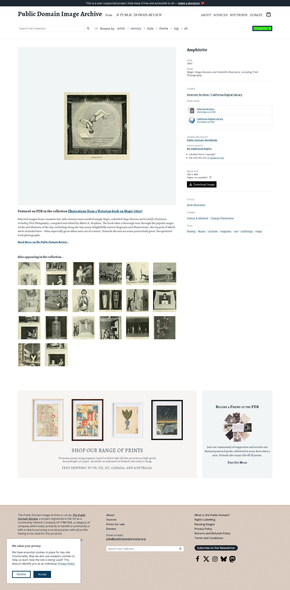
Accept (42, 574)
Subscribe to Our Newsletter (216, 548)
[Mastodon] (232, 561)
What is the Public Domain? (212, 515)
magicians (225, 231)
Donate (256, 15)
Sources (221, 15)
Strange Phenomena (222, 218)
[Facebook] (198, 561)
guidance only (217, 157)
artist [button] (121, 28)
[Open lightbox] (97, 126)
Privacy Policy (203, 529)
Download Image (204, 184)
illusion (202, 231)
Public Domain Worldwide (202, 140)
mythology (247, 231)
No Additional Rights (199, 148)
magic (258, 231)
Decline (21, 574)
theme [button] (163, 28)
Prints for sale (115, 524)
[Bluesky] (224, 561)
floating (191, 231)
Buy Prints (238, 15)
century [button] (136, 28)
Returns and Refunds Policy (212, 533)
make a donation (189, 3)
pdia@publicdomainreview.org (126, 539)
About (206, 15)
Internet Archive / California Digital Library (214, 95)
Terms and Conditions (209, 538)
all (186, 28)
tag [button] (176, 28)
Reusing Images (205, 524)
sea (236, 231)
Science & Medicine (197, 218)
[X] (206, 561)
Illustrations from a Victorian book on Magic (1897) (105, 211)
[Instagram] (215, 561)
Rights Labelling (205, 519)
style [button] (150, 28)
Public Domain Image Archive (60, 14)
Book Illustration (196, 204)
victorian (213, 231)
